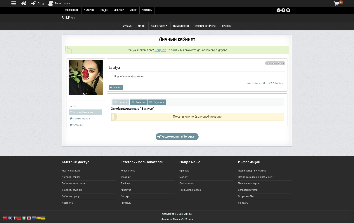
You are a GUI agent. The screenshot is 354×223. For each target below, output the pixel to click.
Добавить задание (72, 189)
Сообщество (158, 26)
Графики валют (181, 26)
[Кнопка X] (279, 10)
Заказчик (89, 10)
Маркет (141, 26)
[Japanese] (29, 218)
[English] (10, 218)
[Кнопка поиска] (288, 10)
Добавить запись (71, 177)
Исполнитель (72, 10)
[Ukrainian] (43, 218)
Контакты (243, 202)
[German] (19, 218)
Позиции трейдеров (205, 26)
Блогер (133, 10)
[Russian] (34, 218)
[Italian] (24, 218)
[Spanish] (38, 218)
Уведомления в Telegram (178, 136)
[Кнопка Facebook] (283, 10)
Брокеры (226, 26)
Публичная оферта (248, 183)
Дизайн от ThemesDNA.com (177, 219)
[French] (14, 218)
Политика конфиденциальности (255, 177)
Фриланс (127, 26)
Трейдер (104, 10)
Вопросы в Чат (246, 196)
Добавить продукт (72, 196)
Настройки (67, 202)
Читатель (147, 10)
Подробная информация (128, 76)
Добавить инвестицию (74, 183)
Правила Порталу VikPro (252, 170)
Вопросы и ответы (248, 189)
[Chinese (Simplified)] (5, 218)
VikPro (68, 17)
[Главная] (24, 3)
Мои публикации (71, 170)
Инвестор (119, 10)
